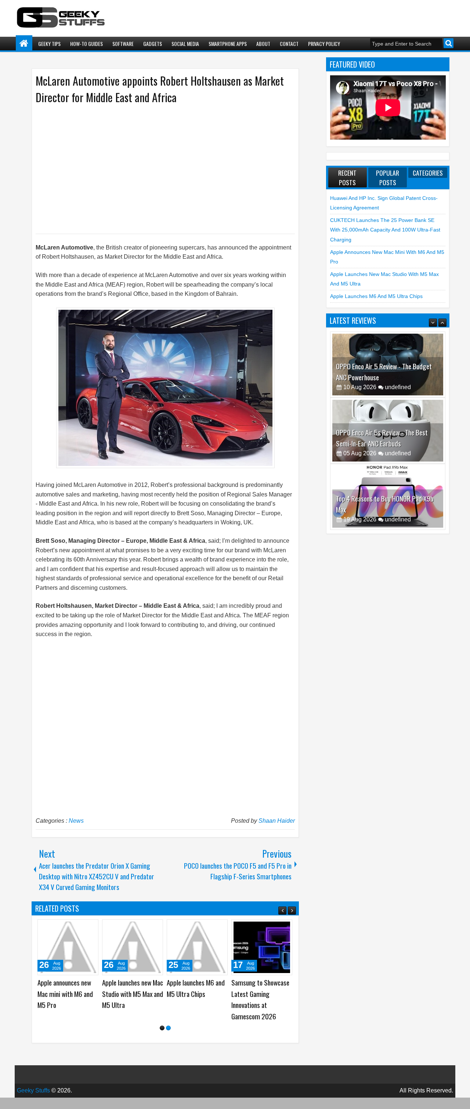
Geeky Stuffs (33, 1100)
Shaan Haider (276, 821)
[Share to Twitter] (52, 928)
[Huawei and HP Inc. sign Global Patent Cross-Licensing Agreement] (103, 947)
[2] (168, 1038)
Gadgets (152, 43)
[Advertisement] (158, 168)
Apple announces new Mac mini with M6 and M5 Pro (229, 993)
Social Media (185, 43)
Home (24, 44)
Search (448, 43)
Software (123, 43)
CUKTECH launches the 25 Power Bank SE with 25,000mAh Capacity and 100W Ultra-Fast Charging (166, 1005)
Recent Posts (347, 177)
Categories (428, 172)
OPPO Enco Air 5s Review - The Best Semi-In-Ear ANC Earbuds (382, 428)
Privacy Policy (324, 43)
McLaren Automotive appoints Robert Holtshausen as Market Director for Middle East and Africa (160, 88)
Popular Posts (387, 177)
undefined (398, 377)
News (76, 821)
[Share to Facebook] (44, 928)
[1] (162, 1038)
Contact (289, 43)
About (263, 43)
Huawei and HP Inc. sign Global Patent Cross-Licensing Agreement (102, 993)
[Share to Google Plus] (60, 928)
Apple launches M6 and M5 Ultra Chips (376, 296)
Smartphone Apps (228, 43)
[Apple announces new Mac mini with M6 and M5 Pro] (232, 947)
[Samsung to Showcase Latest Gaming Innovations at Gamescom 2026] (38, 947)
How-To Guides (86, 43)
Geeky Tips (49, 43)
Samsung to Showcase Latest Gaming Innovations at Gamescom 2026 (37, 999)
